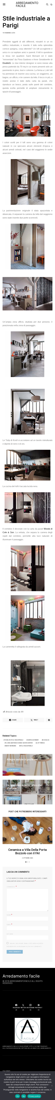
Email (9, 924)
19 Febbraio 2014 (9, 33)
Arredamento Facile (27, 4)
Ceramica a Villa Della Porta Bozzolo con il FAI (27, 851)
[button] (51, 4)
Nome (9, 915)
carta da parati (33, 740)
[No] (52, 1085)
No (24, 1096)
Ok (17, 1096)
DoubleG (7, 63)
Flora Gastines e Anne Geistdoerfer (19, 743)
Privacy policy (34, 1096)
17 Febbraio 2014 (13, 764)
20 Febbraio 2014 (13, 792)
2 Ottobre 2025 (27, 858)
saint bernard (11, 746)
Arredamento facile (21, 976)
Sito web (10, 934)
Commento (11, 887)
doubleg (46, 740)
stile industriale (26, 746)
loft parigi (40, 743)
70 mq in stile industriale (13, 740)
